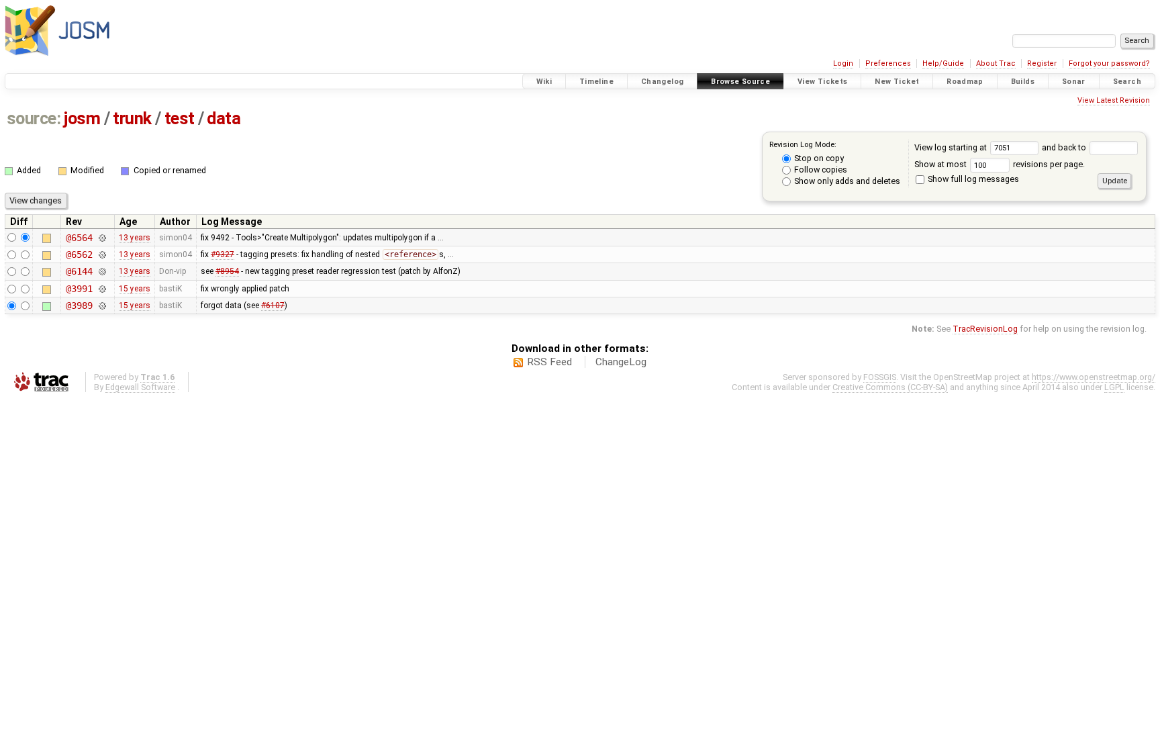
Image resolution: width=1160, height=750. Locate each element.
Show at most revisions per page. (999, 164)
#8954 (227, 271)
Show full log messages (972, 179)
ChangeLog (620, 362)
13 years (134, 237)
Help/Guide (943, 63)
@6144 (79, 271)
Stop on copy (818, 158)
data (223, 118)
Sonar (1073, 81)
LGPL (1114, 387)
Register (1042, 63)
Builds (1022, 81)
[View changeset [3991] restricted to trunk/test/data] (101, 288)
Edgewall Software (140, 387)
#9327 (222, 254)
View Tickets (823, 81)
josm (82, 118)
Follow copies (819, 170)
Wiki (544, 81)
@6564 (79, 237)
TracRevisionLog (985, 329)
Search (1127, 81)
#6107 (273, 305)
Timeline (596, 81)
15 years (134, 288)
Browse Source (740, 81)
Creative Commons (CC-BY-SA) (890, 387)
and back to (1065, 147)
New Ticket (897, 81)
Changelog (662, 81)
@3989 (79, 305)
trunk (132, 118)
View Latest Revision (1113, 100)
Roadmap (965, 81)
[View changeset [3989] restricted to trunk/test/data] (101, 305)
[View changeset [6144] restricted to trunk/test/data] (101, 271)
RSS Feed (549, 362)
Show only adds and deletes (846, 181)
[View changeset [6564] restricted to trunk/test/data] (101, 237)
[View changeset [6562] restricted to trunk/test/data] (101, 254)
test (179, 118)
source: (34, 118)
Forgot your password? (1109, 63)
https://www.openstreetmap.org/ (1093, 377)
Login (843, 63)
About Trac (996, 63)
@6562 (79, 254)
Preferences (888, 63)
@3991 (79, 288)
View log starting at (951, 147)
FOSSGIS (879, 377)
